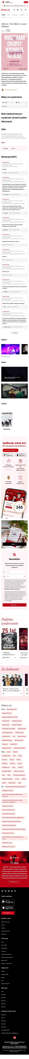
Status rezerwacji (5, 922)
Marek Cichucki (22, 736)
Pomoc (3, 925)
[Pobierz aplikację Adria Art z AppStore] (8, 907)
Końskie (24, 779)
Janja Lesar (4, 744)
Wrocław (3, 1024)
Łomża (8, 752)
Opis (8, 15)
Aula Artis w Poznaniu (7, 806)
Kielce (20, 755)
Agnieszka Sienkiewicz (19, 748)
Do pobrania (4, 948)
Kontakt (3, 928)
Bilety (3, 15)
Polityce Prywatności (14, 589)
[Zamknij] (1, 2)
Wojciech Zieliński (16, 724)
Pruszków (12, 763)
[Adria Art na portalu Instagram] (2, 891)
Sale (2, 980)
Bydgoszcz (3, 1014)
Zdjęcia (22, 15)
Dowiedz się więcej (9, 450)
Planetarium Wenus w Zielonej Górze (11, 821)
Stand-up (3, 1000)
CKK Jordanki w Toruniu (8, 833)
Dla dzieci (3, 1003)
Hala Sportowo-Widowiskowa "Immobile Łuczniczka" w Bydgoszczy (12, 801)
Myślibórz (4, 763)
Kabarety (3, 997)
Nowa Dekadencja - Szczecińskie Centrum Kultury (12, 838)
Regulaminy (4, 960)
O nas (2, 942)
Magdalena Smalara (7, 740)
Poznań (3, 1017)
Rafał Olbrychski (19, 732)
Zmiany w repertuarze (6, 963)
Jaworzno (4, 759)
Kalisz (9, 775)
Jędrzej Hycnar (5, 724)
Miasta (2, 977)
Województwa (4, 974)
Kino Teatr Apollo (5, 1030)
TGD (14, 736)
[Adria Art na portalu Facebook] (5, 891)
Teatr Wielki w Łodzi (7, 842)
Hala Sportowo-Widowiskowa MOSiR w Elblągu (13, 829)
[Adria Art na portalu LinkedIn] (9, 891)
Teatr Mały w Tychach (7, 790)
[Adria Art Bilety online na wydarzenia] (5, 10)
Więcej (3, 142)
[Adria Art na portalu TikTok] (12, 891)
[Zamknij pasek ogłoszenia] (27, 6)
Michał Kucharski (19, 740)
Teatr (2, 991)
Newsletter (4, 934)
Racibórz (20, 767)
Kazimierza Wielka (6, 771)
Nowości (3, 1006)
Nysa (3, 775)
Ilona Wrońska (5, 721)
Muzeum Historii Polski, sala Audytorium (15, 786)
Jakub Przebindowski (7, 732)
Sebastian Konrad (6, 748)
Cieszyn (12, 759)
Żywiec (17, 779)
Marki (19, 782)
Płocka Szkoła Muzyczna (8, 810)
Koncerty (3, 994)
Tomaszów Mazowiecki (19, 775)
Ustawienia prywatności (7, 957)
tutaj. (10, 600)
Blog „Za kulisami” (5, 983)
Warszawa (3, 1020)
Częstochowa (5, 767)
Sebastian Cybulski (16, 721)
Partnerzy (3, 951)
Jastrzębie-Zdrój (6, 755)
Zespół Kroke (13, 744)
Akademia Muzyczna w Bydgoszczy (9, 1033)
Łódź (14, 755)
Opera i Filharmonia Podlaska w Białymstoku (13, 817)
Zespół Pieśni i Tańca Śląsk (8, 728)
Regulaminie (7, 589)
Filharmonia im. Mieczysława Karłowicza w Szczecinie (12, 795)
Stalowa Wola (12, 782)
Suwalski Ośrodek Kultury (8, 813)
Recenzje (15, 15)
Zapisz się (13, 605)
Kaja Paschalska (22, 728)
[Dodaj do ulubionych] (2, 31)
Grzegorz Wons (6, 736)
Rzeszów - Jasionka (18, 771)
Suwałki (20, 763)
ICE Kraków (4, 1027)
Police (13, 767)
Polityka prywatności (6, 954)
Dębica (4, 782)
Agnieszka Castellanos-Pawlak (9, 717)
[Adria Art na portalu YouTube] (15, 891)
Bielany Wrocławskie (7, 779)
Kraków (18, 759)
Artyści (3, 971)
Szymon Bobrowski (12, 709)
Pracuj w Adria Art (5, 931)
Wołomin (15, 752)
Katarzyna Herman (6, 713)
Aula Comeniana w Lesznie (8, 825)
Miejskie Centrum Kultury (8, 846)
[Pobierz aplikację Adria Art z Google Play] (8, 901)
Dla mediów (4, 945)
